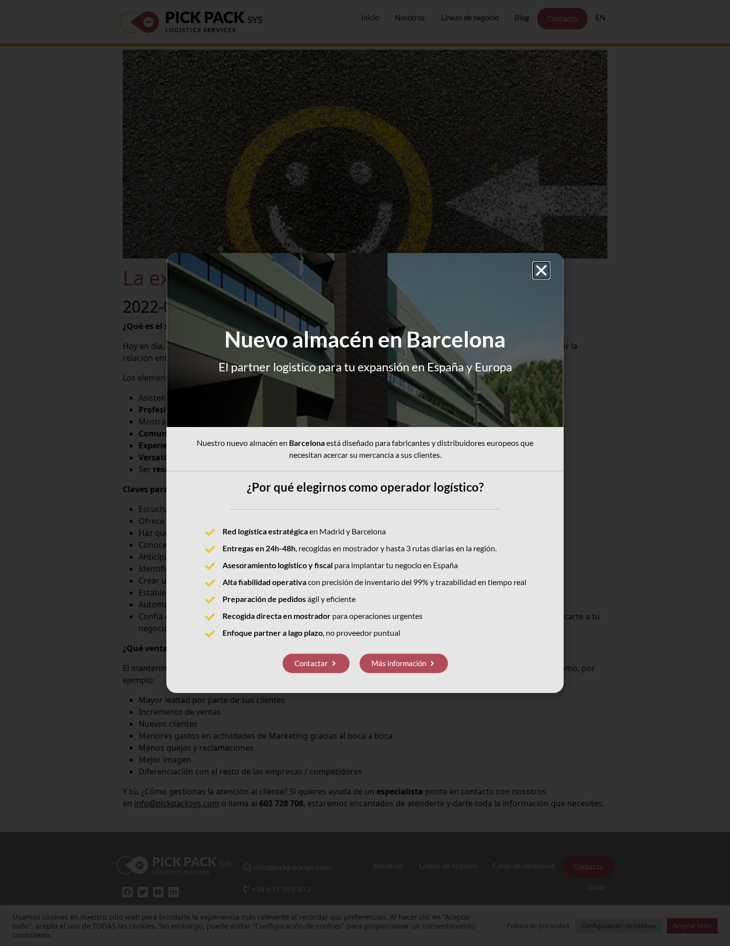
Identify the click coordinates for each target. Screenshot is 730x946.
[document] (365, 473)
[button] (541, 270)
